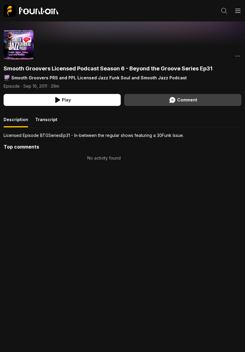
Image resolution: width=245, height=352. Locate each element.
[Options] (237, 56)
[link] (31, 11)
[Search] (224, 11)
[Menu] (237, 10)
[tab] (16, 122)
